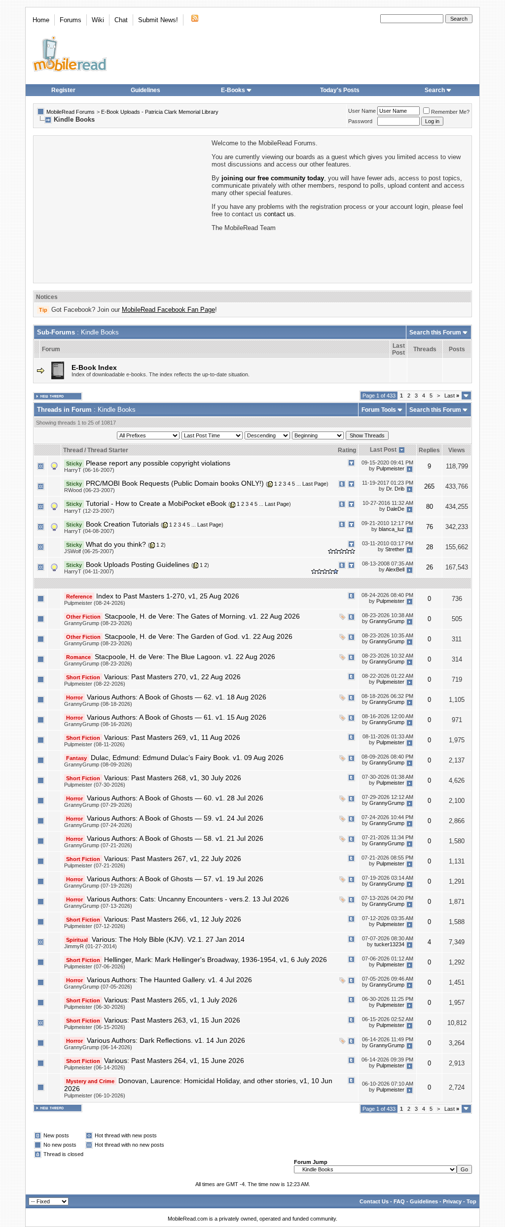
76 (429, 527)
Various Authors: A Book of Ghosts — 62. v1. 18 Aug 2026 (176, 697)
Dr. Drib (395, 489)
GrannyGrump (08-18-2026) (98, 704)
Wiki (98, 20)
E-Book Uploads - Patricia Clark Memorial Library (159, 112)
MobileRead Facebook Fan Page (168, 309)
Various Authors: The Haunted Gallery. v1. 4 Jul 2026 (169, 980)
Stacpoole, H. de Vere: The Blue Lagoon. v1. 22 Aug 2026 (185, 657)
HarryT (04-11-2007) (89, 571)
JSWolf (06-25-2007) (89, 551)
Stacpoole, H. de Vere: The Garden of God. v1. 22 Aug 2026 (198, 636)
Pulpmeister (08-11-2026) (94, 744)
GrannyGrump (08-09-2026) (98, 764)
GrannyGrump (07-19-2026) (98, 886)
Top (471, 1201)
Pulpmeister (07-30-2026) (94, 785)
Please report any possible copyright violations (158, 463)
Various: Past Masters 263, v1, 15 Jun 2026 (172, 1020)
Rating (347, 450)
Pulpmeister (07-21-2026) (94, 865)
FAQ (399, 1201)
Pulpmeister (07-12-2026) (94, 926)
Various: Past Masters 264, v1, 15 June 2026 (174, 1060)
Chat (121, 20)
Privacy (452, 1201)
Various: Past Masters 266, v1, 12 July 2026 (172, 919)
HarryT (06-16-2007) (89, 470)
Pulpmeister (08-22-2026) (94, 684)
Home (41, 20)
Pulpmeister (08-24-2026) (94, 603)
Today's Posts (340, 90)
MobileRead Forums (70, 112)
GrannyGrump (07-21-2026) (98, 845)
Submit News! (158, 20)
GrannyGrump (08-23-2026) (98, 623)
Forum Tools (378, 409)
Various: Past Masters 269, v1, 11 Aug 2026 (172, 737)
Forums (70, 20)
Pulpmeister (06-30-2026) (94, 1007)
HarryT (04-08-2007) (89, 531)
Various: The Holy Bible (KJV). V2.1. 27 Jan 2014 (168, 939)
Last (451, 395)
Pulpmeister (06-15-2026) (94, 1027)
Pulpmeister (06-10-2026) (94, 1095)
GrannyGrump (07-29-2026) (98, 805)
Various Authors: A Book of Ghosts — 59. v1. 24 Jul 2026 (175, 818)
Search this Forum (435, 332)
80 (429, 506)
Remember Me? (450, 112)
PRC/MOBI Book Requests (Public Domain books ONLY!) (175, 483)
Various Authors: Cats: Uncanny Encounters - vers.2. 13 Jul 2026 (188, 899)
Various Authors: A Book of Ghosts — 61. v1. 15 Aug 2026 (176, 717)
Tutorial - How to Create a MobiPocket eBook (156, 503)
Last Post (383, 449)
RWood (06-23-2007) (89, 490)
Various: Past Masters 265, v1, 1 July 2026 (170, 1000)
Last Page (314, 484)
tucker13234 (389, 945)
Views (456, 450)
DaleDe (395, 509)
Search (435, 90)
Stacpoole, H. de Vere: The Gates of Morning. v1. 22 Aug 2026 (202, 616)
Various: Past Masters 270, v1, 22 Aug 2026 (172, 677)
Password (360, 121)
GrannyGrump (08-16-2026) (98, 724)
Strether (394, 550)
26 (429, 567)
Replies (429, 450)
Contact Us (374, 1201)
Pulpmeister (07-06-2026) (94, 966)
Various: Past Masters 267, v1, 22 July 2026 (172, 858)
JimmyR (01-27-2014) (90, 946)
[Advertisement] (122, 208)
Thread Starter (107, 450)
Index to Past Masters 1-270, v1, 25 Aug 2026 (167, 596)
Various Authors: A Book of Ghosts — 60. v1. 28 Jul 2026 (175, 798)
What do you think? (116, 544)
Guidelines (145, 90)
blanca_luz (391, 529)
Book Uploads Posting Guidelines (137, 564)
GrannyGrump (386, 622)
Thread (73, 450)
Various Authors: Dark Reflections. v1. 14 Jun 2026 (166, 1040)
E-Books (233, 90)
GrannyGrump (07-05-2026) (98, 987)
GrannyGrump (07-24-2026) (98, 825)
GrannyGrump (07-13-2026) (98, 906)
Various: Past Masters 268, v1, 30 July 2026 (172, 778)
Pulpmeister (390, 468)
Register (63, 90)
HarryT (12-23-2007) (89, 511)
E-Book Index (94, 367)
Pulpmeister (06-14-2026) (94, 1067)
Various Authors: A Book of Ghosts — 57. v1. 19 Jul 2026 (175, 879)
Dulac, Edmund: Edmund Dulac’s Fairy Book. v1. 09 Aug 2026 (187, 758)
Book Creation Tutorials (122, 524)
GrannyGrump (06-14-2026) (98, 1047)
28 (429, 547)
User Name (362, 111)
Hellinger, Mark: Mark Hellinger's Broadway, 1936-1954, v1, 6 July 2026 (215, 959)
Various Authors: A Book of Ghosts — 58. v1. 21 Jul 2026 (175, 838)
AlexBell (395, 570)
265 (429, 486)
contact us (279, 214)
